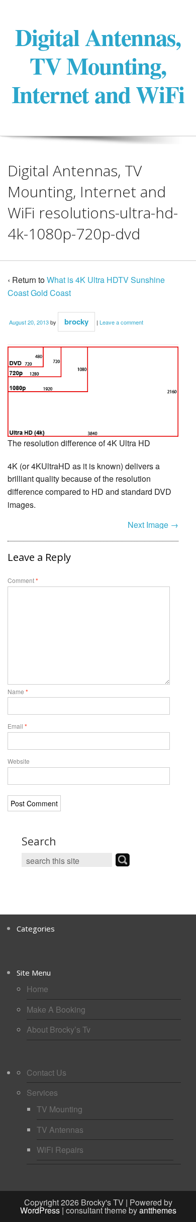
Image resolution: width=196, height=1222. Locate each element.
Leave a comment (121, 322)
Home (37, 989)
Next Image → (153, 524)
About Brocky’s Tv (58, 1029)
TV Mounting (59, 1109)
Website (19, 761)
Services (42, 1092)
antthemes (157, 1210)
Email (17, 726)
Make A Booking (56, 1009)
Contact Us (46, 1072)
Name (18, 691)
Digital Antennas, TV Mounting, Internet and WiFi (98, 65)
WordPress (40, 1210)
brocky (76, 321)
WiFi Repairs (60, 1149)
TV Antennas (60, 1129)
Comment (23, 580)
